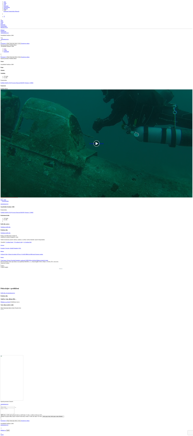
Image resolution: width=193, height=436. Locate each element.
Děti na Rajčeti (32, 260)
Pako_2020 (3, 200)
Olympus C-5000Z (28, 82)
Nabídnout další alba (5, 227)
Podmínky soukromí (20, 260)
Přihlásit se (3, 430)
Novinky (7, 248)
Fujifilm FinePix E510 (6, 82)
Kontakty (3, 248)
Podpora (2, 257)
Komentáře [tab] (6, 51)
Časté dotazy (4, 260)
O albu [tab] (5, 50)
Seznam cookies (39, 254)
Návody (9, 260)
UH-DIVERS (5, 201)
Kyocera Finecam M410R (18, 82)
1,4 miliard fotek (9, 242)
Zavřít (8, 430)
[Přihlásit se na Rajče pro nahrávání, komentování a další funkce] (4, 16)
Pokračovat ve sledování (96, 143)
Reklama (2, 251)
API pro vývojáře (21, 254)
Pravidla (13, 260)
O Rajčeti (2, 245)
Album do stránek (12, 254)
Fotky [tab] (5, 49)
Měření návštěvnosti (30, 254)
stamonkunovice (4, 425)
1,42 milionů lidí (27, 242)
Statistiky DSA (17, 248)
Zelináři (12, 248)
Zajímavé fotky (4, 254)
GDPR (27, 260)
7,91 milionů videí (18, 242)
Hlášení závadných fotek (42, 260)
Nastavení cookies (5, 263)
